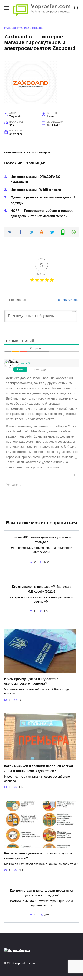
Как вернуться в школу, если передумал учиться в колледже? (41, 892)
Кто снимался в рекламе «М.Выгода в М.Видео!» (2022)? (41, 589)
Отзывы (37, 28)
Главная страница (16, 28)
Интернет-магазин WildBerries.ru (36, 189)
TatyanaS (23, 363)
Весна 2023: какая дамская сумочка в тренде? (41, 539)
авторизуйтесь (67, 299)
